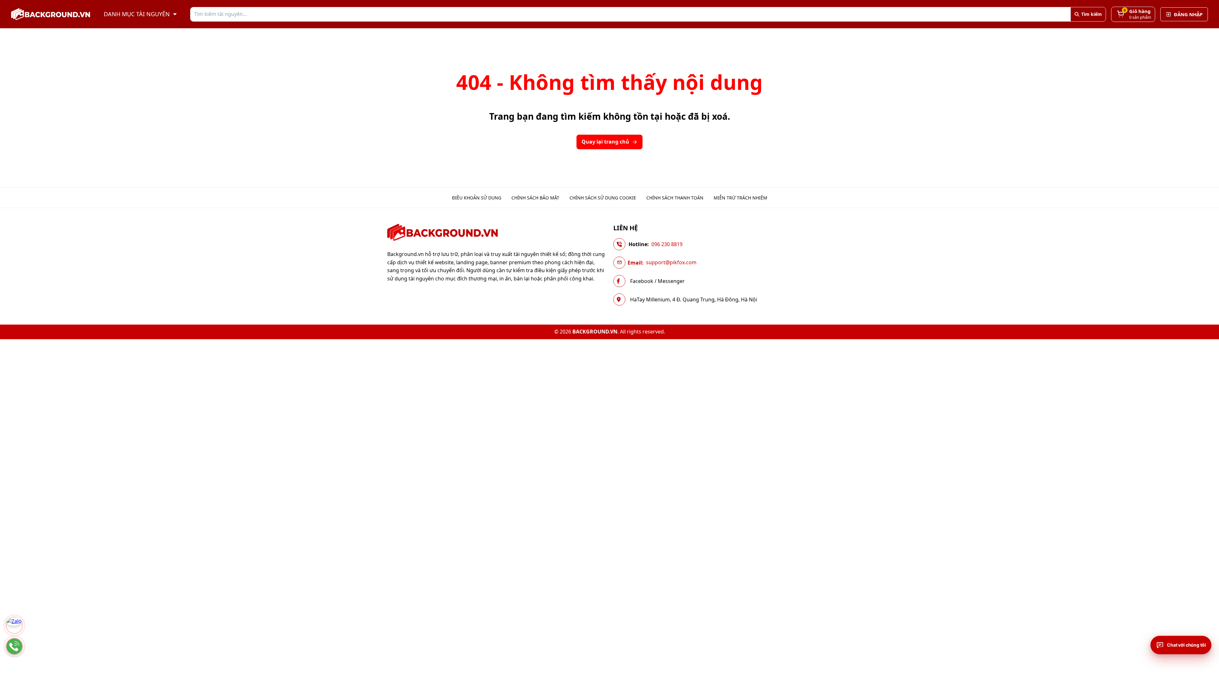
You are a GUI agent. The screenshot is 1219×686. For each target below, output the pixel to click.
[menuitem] (476, 198)
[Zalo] (14, 625)
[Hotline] (14, 646)
